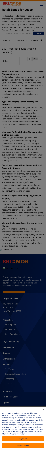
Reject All (22, 439)
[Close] (43, 409)
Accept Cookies (23, 445)
